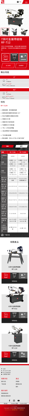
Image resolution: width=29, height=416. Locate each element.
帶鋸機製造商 (4, 393)
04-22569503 (7, 372)
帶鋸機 (17, 381)
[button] (26, 2)
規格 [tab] (7, 146)
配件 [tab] (21, 146)
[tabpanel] (14, 194)
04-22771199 (7, 370)
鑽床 (17, 386)
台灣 (4, 369)
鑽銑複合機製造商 (6, 396)
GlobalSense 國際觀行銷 (11, 409)
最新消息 (3, 381)
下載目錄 (3, 384)
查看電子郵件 (6, 374)
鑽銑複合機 (19, 384)
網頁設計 (22, 409)
